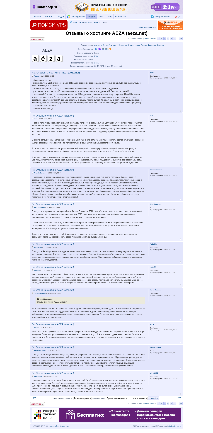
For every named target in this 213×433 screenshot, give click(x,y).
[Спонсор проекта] (170, 25)
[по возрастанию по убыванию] (144, 398)
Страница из (148, 38)
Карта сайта (53, 426)
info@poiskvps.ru (174, 426)
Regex (36, 76)
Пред (34, 398)
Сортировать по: (99, 398)
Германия (123, 45)
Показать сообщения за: (63, 398)
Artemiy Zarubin (40, 173)
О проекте (120, 16)
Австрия (98, 45)
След (179, 398)
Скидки (60, 16)
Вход (153, 27)
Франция (152, 45)
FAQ (110, 16)
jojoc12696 (38, 376)
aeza (96, 63)
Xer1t (36, 327)
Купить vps (64, 426)
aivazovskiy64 (39, 350)
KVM (96, 56)
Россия (144, 45)
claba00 (37, 270)
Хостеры (49, 16)
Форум (91, 16)
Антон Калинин (40, 293)
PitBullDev (38, 247)
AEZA (96, 22)
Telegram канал (162, 16)
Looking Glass (77, 16)
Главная (36, 16)
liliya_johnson (39, 207)
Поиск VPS (78, 22)
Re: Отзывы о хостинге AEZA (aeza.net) (56, 72)
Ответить (34, 38)
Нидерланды (134, 45)
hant (35, 119)
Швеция (160, 45)
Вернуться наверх (180, 111)
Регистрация (144, 27)
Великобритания (110, 45)
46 (181, 38)
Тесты (101, 16)
